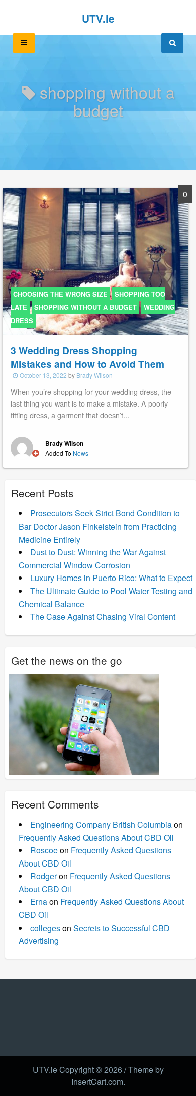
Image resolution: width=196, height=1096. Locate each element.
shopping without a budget (85, 307)
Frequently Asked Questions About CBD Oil (96, 837)
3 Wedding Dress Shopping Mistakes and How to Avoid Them (87, 357)
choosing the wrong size (60, 294)
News (80, 453)
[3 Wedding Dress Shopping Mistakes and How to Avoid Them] (95, 260)
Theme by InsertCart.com (117, 1075)
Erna (38, 901)
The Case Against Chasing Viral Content (102, 616)
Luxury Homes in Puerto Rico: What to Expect (111, 578)
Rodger (43, 876)
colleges (45, 928)
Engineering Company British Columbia (101, 824)
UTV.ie (98, 18)
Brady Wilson (94, 375)
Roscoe (44, 850)
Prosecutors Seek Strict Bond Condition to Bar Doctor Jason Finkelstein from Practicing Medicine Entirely (99, 526)
